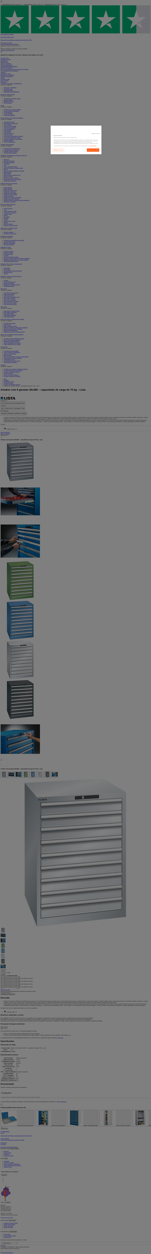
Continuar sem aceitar (95, 133)
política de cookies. (93, 145)
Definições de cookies (58, 150)
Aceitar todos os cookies (93, 150)
